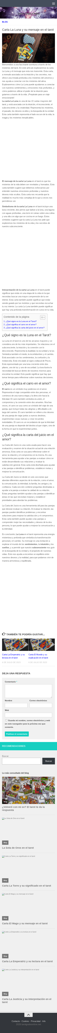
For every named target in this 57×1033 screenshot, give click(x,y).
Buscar (5, 756)
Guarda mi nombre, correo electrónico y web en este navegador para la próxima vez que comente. (27, 723)
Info (44, 1021)
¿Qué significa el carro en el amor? (21, 324)
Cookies (25, 1021)
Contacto (16, 1021)
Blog (5, 22)
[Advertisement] (28, 149)
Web (7, 710)
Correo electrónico (38, 700)
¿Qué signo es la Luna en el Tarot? (21, 321)
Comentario (11, 682)
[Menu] (53, 3)
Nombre (8, 700)
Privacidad (35, 1021)
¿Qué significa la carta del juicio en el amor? (25, 328)
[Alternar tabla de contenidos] (41, 317)
